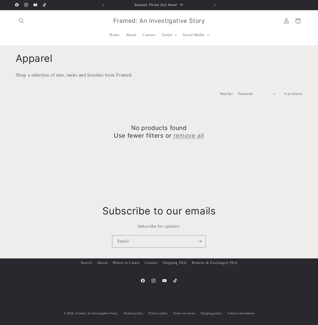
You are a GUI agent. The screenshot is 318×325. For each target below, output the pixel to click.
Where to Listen (126, 263)
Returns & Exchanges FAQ (215, 263)
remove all (188, 135)
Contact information (241, 313)
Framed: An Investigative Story (97, 313)
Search (86, 263)
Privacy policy (158, 313)
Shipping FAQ (175, 263)
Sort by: (226, 94)
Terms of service (184, 313)
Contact (151, 263)
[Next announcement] (214, 5)
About (102, 263)
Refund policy (133, 313)
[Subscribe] (200, 241)
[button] (21, 21)
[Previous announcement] (103, 5)
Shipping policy (211, 313)
